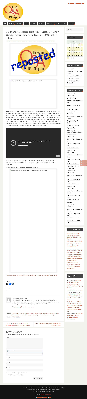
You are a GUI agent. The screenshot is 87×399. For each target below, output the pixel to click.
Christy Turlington (19, 313)
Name (8, 357)
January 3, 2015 (26, 40)
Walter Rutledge (51, 315)
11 (70, 50)
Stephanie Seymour (35, 315)
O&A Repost (14, 315)
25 (70, 55)
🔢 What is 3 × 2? (10, 351)
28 (77, 55)
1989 (13, 313)
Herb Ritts (43, 313)
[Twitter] (83, 163)
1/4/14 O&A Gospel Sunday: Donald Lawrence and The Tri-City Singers (48, 324)
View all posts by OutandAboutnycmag (23, 307)
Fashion (36, 40)
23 (82, 53)
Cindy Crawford (26, 313)
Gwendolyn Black (71, 290)
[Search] (81, 30)
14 (77, 50)
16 (82, 50)
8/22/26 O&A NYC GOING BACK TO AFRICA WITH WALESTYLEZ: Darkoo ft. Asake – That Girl (75, 250)
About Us (80, 290)
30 (82, 55)
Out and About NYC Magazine (24, 315)
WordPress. (48, 394)
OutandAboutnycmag (14, 40)
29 (79, 55)
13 (75, 50)
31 (68, 58)
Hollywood (48, 313)
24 (68, 55)
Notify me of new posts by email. (16, 374)
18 (70, 53)
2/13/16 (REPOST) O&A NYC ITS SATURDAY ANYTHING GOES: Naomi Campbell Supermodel (18, 324)
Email (8, 362)
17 (68, 53)
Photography (50, 40)
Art (32, 40)
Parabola (43, 394)
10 (68, 50)
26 (72, 55)
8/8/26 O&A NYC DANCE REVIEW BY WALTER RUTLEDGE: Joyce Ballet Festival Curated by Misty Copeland (75, 284)
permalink (17, 317)
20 (75, 53)
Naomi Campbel (54, 313)
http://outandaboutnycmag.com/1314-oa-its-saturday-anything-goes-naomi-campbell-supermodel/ (31, 275)
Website (8, 368)
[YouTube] (83, 161)
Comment (9, 337)
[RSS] (83, 165)
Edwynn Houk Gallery (35, 313)
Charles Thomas (71, 302)
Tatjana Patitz (44, 315)
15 (79, 50)
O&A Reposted (42, 40)
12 (72, 50)
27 (75, 55)
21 (77, 53)
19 (72, 53)
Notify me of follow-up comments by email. (19, 373)
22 (79, 53)
